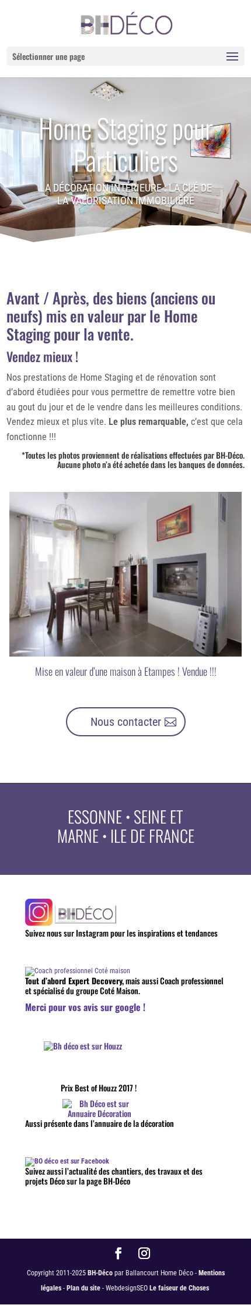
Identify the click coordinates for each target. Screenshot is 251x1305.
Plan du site (83, 1288)
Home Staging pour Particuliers (126, 143)
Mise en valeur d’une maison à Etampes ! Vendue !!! (126, 671)
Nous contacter (125, 722)
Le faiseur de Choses (179, 1288)
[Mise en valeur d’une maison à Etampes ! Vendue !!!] (125, 574)
